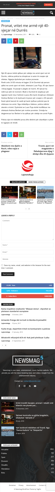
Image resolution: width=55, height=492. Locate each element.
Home (3, 18)
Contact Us (42, 485)
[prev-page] (26, 208)
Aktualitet (10, 18)
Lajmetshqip (7, 34)
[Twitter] (9, 41)
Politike (4, 453)
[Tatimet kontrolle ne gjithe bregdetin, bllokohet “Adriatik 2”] (27, 192)
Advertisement (31, 485)
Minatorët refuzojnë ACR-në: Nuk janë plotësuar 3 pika (25, 337)
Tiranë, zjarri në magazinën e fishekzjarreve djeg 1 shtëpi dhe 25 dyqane (43, 149)
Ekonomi (4, 461)
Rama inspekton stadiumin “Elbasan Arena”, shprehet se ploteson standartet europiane (26, 310)
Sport (3, 457)
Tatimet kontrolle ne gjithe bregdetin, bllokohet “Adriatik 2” (26, 201)
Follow (49, 291)
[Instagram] (25, 386)
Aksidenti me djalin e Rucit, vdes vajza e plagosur (11, 148)
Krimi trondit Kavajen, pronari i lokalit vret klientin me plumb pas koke (8, 202)
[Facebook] (3, 41)
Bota (3, 473)
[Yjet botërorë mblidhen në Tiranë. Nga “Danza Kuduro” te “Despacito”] (45, 192)
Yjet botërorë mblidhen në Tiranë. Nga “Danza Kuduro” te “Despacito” (45, 201)
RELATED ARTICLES (18, 182)
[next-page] (29, 208)
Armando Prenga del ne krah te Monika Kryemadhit (23, 320)
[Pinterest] (15, 41)
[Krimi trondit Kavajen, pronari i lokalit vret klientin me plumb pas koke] (9, 192)
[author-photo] (27, 166)
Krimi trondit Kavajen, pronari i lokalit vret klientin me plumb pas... (34, 404)
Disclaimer (12, 485)
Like (50, 285)
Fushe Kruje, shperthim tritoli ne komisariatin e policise (25, 329)
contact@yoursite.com (32, 381)
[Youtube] (35, 386)
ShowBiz (4, 465)
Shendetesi (5, 469)
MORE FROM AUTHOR (36, 182)
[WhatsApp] (21, 41)
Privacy (21, 485)
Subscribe (48, 296)
